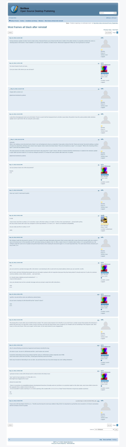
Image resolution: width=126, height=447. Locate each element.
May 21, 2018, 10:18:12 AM (15, 345)
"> (9, 439)
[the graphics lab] (102, 78)
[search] (115, 13)
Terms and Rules (107, 439)
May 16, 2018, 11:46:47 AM (17, 88)
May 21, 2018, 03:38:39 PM (15, 400)
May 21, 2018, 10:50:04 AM (15, 370)
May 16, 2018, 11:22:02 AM (15, 37)
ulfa (102, 38)
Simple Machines (68, 442)
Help (101, 439)
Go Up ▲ (114, 439)
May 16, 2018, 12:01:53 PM (15, 114)
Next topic (115, 30)
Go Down (108, 32)
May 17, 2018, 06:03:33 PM (17, 139)
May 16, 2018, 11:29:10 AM (15, 63)
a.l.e (102, 63)
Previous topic (108, 30)
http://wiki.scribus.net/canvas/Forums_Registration (106, 23)
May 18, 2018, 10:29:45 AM (15, 262)
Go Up (109, 425)
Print (10, 32)
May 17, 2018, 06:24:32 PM (15, 164)
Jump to (92, 429)
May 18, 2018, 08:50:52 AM (15, 237)
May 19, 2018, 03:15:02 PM (15, 319)
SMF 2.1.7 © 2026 (58, 442)
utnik (102, 215)
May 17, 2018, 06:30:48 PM (15, 190)
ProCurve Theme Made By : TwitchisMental (63, 443)
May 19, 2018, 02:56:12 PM (15, 294)
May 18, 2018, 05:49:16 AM (15, 215)
